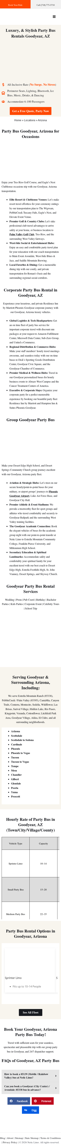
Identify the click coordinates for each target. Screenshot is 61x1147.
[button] (18, 1101)
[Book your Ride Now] (15, 4)
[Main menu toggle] (54, 16)
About (10, 1138)
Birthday (40, 599)
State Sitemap (32, 1138)
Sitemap (19, 1138)
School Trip (31, 608)
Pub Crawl (28, 599)
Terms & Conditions (50, 1138)
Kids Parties (17, 604)
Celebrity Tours (51, 604)
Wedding (9, 599)
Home (17, 120)
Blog (2, 1138)
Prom (19, 599)
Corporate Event (33, 604)
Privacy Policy (10, 1142)
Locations (29, 120)
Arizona (42, 120)
